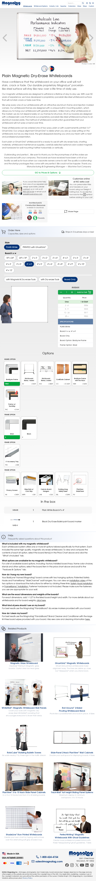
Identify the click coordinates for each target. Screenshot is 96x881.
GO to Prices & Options (46, 172)
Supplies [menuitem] (63, 6)
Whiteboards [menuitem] (27, 6)
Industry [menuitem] (54, 6)
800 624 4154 (28, 192)
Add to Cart (82, 292)
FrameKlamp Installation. (16, 586)
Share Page (73, 211)
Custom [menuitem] (91, 6)
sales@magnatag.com (32, 194)
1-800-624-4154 (49, 857)
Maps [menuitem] (85, 6)
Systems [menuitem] (41, 6)
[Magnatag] (81, 853)
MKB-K (15, 525)
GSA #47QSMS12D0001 (13, 857)
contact (26, 189)
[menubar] (58, 6)
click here (41, 600)
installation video (78, 580)
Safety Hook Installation (82, 583)
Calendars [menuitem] (72, 6)
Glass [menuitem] (79, 6)
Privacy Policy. (27, 878)
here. (87, 619)
